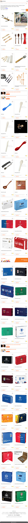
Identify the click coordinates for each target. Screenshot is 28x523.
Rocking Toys (15, 6)
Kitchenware (9, 5)
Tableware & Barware (5, 5)
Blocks (12, 6)
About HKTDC (7, 512)
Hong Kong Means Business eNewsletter (21, 512)
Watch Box (23, 5)
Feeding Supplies (13, 5)
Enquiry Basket (14, 522)
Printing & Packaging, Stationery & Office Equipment (6, 6)
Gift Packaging (16, 5)
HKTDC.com (3, 512)
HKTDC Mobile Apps (15, 512)
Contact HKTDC (10, 512)
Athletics (18, 6)
